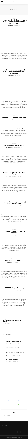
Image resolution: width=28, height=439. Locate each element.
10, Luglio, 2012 (16, 262)
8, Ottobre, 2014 (16, 147)
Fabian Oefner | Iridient (14, 260)
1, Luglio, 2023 (15, 348)
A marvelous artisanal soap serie (14, 118)
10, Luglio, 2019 (17, 25)
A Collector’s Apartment (12, 359)
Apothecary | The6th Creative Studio (14, 173)
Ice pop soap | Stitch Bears (14, 145)
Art (18, 432)
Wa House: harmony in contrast (13, 341)
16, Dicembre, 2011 (15, 290)
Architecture (23, 432)
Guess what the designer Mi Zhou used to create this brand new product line (14, 21)
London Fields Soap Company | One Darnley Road (14, 202)
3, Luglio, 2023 (16, 343)
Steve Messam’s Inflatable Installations (15, 365)
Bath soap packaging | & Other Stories (14, 232)
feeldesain (11, 25)
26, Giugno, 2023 (16, 361)
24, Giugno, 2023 (16, 366)
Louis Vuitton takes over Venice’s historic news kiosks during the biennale (14, 380)
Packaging (14, 143)
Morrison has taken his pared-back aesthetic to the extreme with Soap (14, 71)
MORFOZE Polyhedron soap (14, 288)
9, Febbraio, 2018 (17, 75)
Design (14, 18)
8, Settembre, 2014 (16, 176)
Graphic (14, 68)
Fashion (14, 433)
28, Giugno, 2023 (16, 355)
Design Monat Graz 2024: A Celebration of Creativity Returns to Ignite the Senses (13, 320)
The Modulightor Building (12, 347)
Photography (14, 258)
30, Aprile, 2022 (17, 389)
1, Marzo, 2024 (12, 323)
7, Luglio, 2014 (16, 205)
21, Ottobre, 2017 (17, 119)
